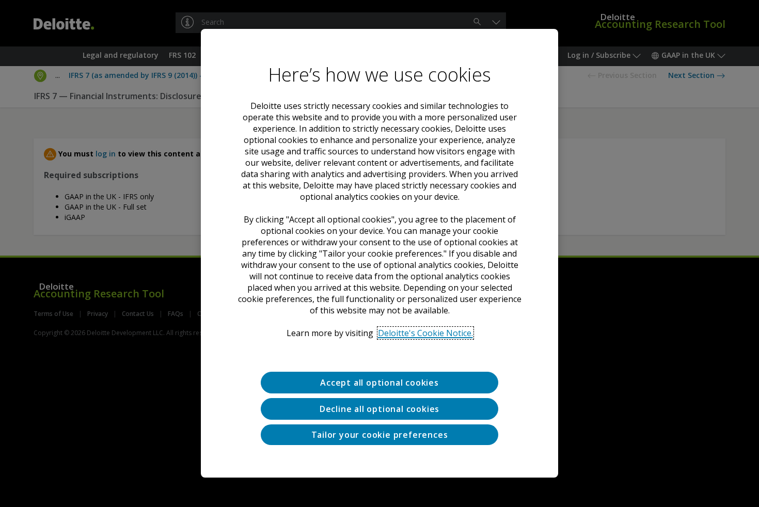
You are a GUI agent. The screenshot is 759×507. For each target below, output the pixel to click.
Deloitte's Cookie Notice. (425, 333)
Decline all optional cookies (379, 409)
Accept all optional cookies (379, 382)
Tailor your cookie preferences (379, 434)
